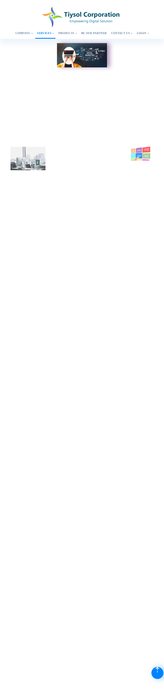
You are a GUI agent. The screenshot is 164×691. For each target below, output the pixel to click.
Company (24, 33)
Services (45, 33)
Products (67, 33)
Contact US (121, 33)
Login (143, 33)
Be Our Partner (94, 33)
